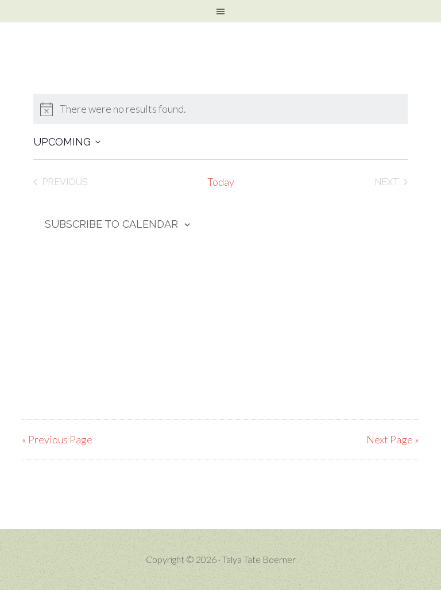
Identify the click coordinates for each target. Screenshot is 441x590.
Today (220, 181)
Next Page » (392, 439)
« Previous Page (57, 439)
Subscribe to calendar (111, 224)
